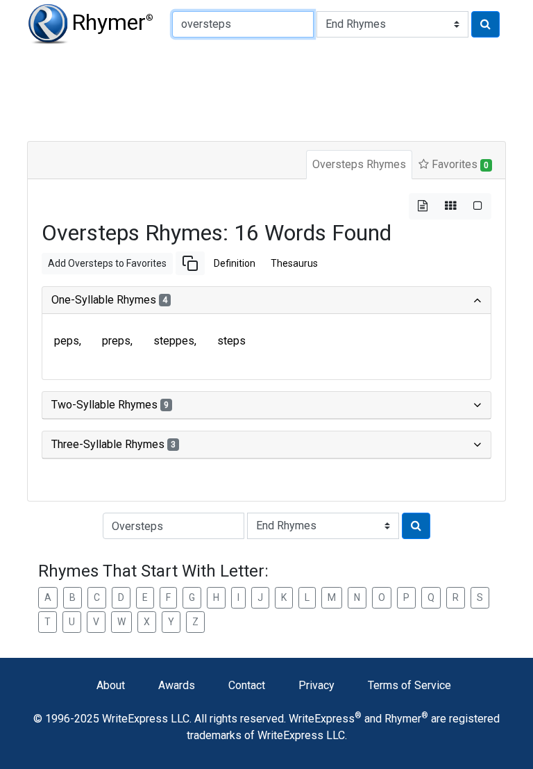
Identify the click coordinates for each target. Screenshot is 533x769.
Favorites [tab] (459, 164)
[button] (190, 263)
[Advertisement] (266, 90)
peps (66, 340)
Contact (246, 685)
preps (116, 340)
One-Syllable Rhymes (109, 299)
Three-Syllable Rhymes (113, 444)
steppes (173, 340)
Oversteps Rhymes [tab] (359, 164)
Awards (176, 685)
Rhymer (112, 22)
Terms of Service (409, 685)
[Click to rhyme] (485, 24)
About (110, 685)
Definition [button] (234, 263)
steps (231, 340)
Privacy (316, 685)
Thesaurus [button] (294, 263)
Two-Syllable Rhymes (110, 404)
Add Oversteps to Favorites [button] (107, 263)
